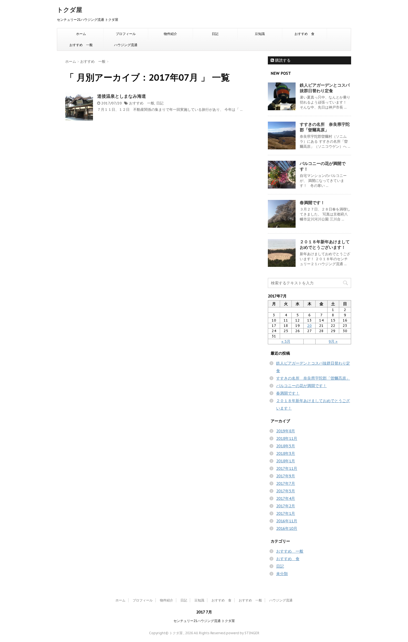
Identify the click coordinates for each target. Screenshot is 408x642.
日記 (215, 34)
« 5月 (285, 341)
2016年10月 (286, 528)
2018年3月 (285, 453)
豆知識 (260, 34)
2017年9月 (285, 475)
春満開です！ (312, 202)
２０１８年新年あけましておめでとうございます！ (325, 244)
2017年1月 (285, 513)
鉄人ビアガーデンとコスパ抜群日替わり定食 (325, 87)
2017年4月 (285, 498)
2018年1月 (285, 460)
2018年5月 (285, 445)
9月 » (333, 341)
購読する (282, 60)
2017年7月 (285, 483)
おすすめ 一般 (81, 45)
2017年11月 (286, 468)
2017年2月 (285, 505)
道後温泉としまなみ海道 (121, 96)
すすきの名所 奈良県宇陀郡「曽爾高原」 (325, 127)
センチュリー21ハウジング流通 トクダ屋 (204, 621)
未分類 (282, 573)
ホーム (81, 34)
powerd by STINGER (242, 633)
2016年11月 (286, 520)
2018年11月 (286, 438)
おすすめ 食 (304, 34)
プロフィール (126, 34)
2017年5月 (285, 490)
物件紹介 (170, 34)
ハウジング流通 (125, 45)
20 (309, 325)
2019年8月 (285, 430)
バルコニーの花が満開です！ (301, 385)
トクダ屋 (69, 10)
